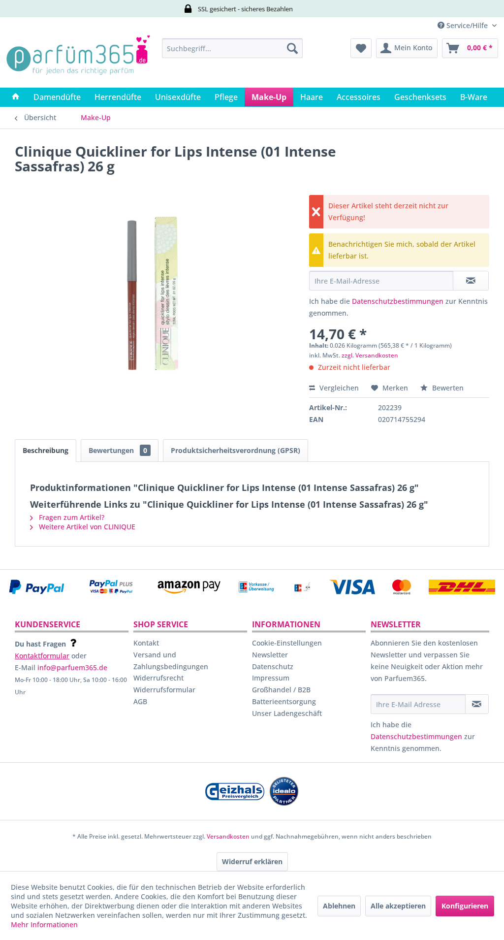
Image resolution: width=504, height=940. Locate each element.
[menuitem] (232, 48)
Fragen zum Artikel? (70, 517)
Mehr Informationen (44, 924)
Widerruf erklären (252, 861)
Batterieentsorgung (284, 701)
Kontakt (146, 643)
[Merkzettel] (361, 48)
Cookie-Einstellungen (287, 643)
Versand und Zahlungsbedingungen (170, 660)
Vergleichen (338, 387)
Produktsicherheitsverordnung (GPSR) (235, 450)
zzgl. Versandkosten (370, 355)
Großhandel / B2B (281, 689)
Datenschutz (272, 666)
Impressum (270, 677)
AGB (140, 701)
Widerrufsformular (164, 689)
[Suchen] (292, 48)
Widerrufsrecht (158, 677)
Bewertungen (118, 450)
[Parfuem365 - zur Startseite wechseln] (78, 60)
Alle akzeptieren (398, 905)
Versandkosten (228, 836)
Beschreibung (45, 450)
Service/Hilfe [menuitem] (467, 25)
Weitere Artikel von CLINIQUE (86, 526)
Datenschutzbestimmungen (397, 301)
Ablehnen (339, 905)
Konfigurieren (464, 905)
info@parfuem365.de (72, 667)
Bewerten (447, 387)
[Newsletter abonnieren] (477, 704)
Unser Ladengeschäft (287, 713)
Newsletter (270, 654)
